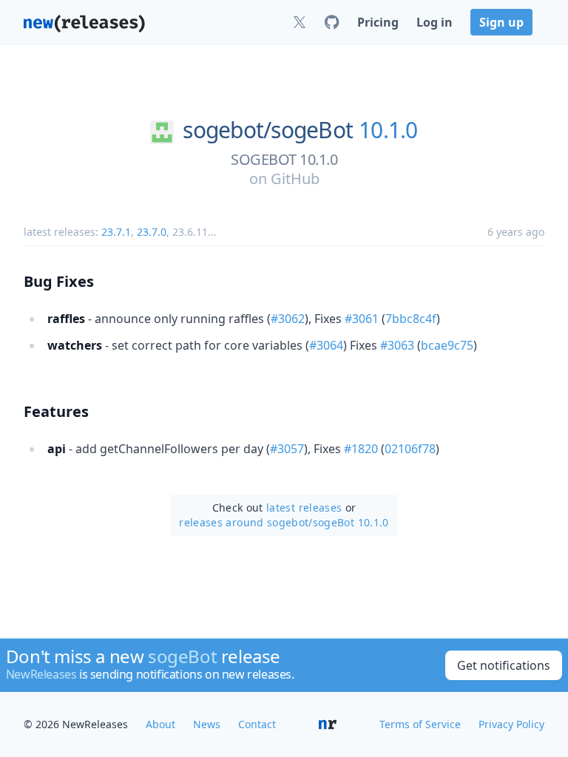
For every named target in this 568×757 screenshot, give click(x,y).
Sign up (501, 22)
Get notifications (503, 665)
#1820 (361, 449)
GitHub (295, 179)
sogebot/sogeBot (268, 130)
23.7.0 (151, 232)
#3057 (287, 449)
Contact (257, 724)
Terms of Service (420, 724)
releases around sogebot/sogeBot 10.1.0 (283, 522)
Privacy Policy (511, 724)
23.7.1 (116, 232)
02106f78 (410, 449)
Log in (434, 22)
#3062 (288, 318)
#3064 (326, 345)
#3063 (397, 345)
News (206, 724)
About (160, 724)
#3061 (362, 318)
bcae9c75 (447, 345)
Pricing (378, 22)
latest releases (304, 507)
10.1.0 (388, 130)
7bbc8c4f (410, 318)
